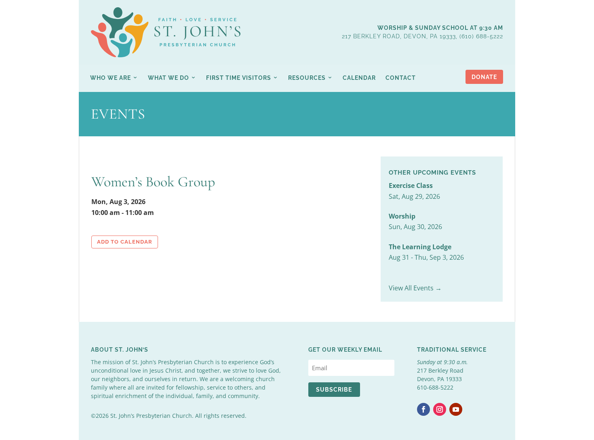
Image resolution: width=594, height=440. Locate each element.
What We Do (168, 78)
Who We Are (110, 78)
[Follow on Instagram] (439, 409)
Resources (307, 78)
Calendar (359, 78)
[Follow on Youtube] (455, 409)
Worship (402, 216)
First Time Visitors (238, 78)
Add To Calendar (124, 242)
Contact (400, 78)
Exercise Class (411, 185)
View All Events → (415, 288)
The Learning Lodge (420, 246)
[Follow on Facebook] (423, 409)
